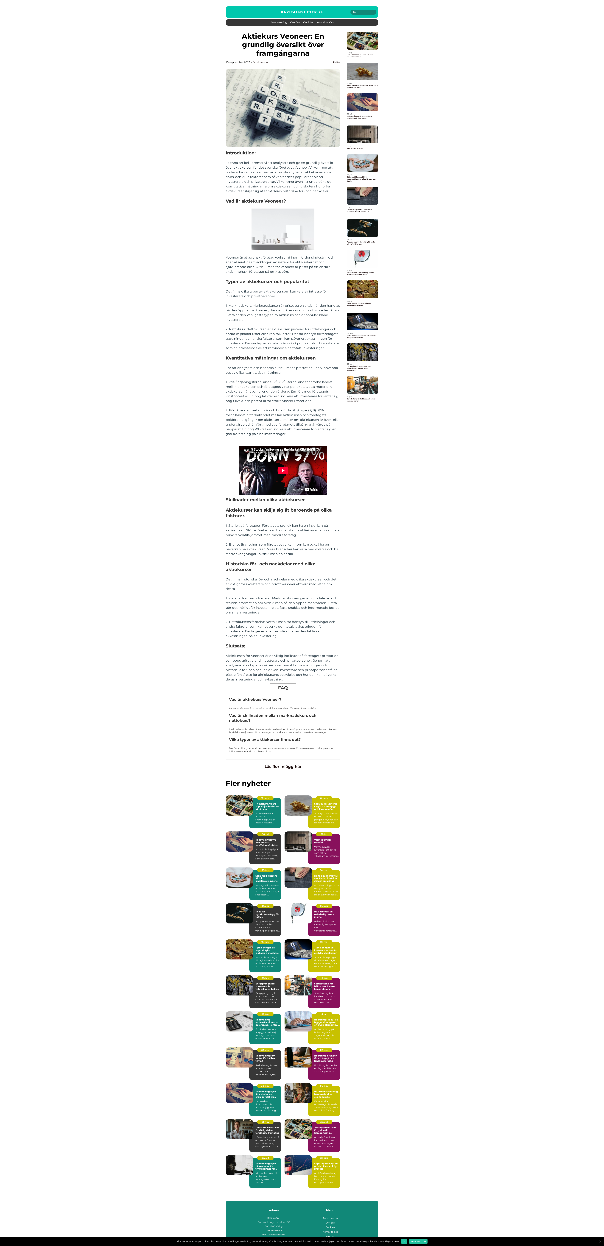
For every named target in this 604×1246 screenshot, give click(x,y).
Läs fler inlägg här (283, 766)
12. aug (265, 798)
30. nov (265, 1085)
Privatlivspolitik (418, 1241)
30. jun (265, 870)
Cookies (308, 22)
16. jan (324, 978)
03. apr (265, 906)
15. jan (265, 1014)
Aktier (336, 62)
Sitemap (330, 1236)
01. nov (265, 1122)
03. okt (265, 1158)
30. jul (265, 834)
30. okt (324, 1122)
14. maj (324, 870)
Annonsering (278, 22)
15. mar (265, 942)
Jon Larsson (260, 62)
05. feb (265, 978)
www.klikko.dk (276, 1234)
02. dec (324, 1050)
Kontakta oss (325, 22)
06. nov (324, 1085)
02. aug (324, 1158)
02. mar (324, 942)
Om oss (295, 22)
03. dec (265, 1050)
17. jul (324, 834)
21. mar (324, 906)
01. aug (324, 798)
